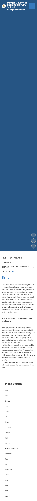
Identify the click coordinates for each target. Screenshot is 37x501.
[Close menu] (32, 6)
